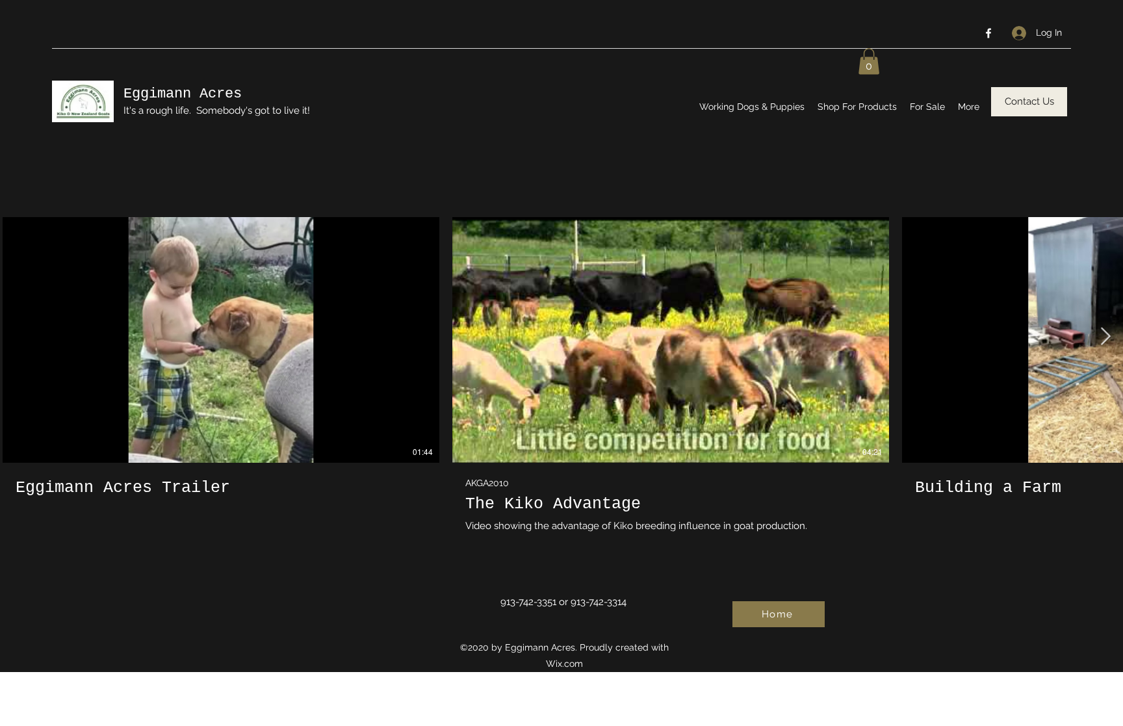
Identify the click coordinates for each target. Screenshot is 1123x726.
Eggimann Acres (182, 94)
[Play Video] (221, 340)
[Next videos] (1105, 337)
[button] (869, 61)
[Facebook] (988, 33)
